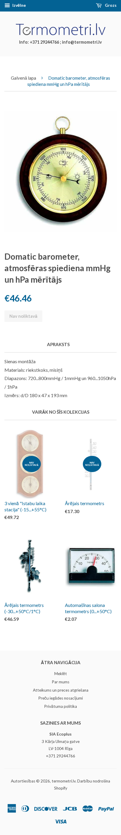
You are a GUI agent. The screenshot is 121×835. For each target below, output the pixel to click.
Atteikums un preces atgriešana (60, 690)
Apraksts (58, 344)
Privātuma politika (60, 706)
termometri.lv (63, 781)
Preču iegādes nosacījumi (60, 698)
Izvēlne (18, 5)
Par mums (60, 682)
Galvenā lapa (23, 78)
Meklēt (60, 673)
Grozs (110, 5)
